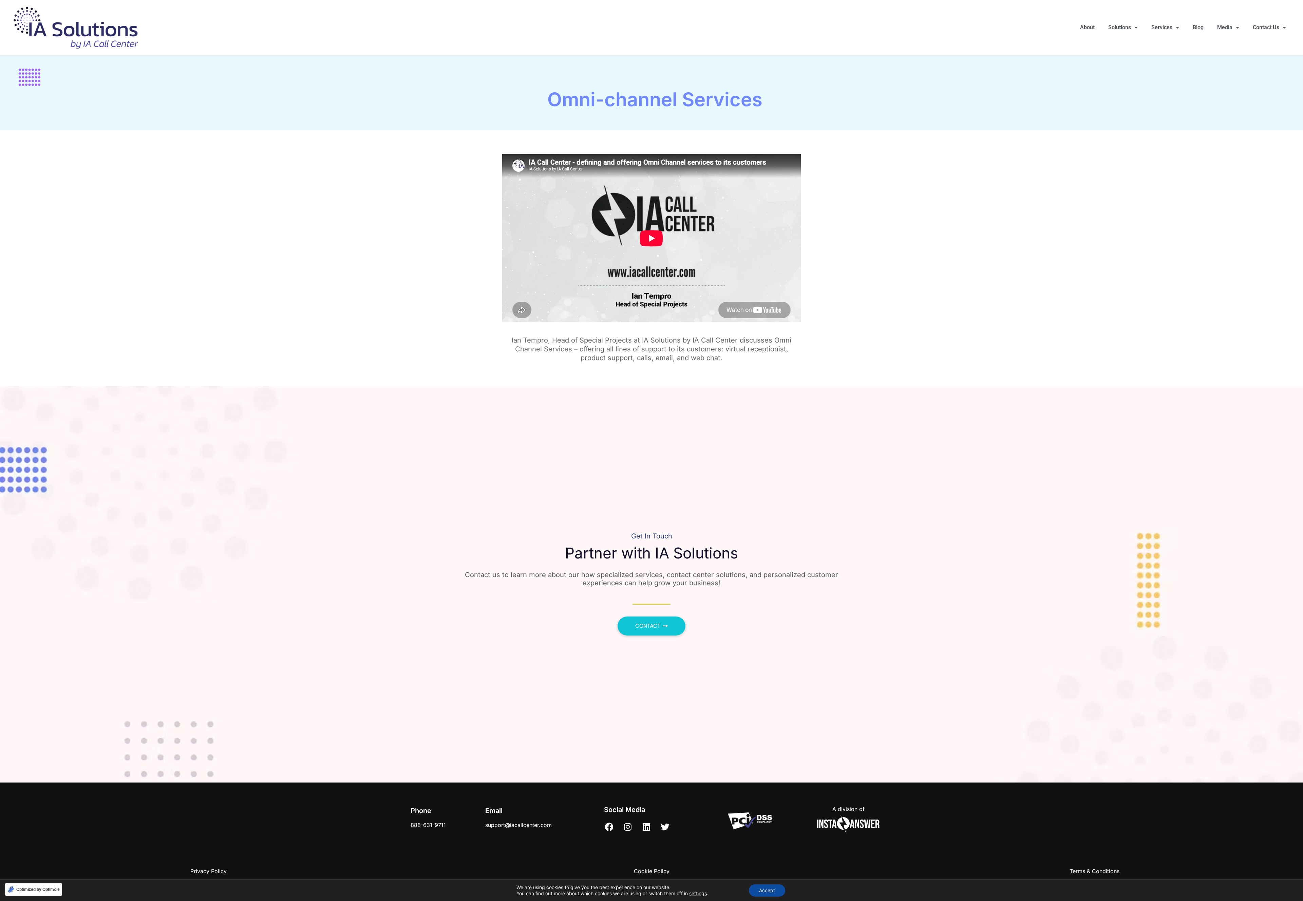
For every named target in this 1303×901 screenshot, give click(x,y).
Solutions (1119, 27)
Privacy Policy (208, 871)
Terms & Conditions (1094, 871)
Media (1224, 27)
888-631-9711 (428, 825)
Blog (1198, 27)
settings (698, 893)
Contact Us (1266, 27)
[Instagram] (627, 826)
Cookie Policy (651, 871)
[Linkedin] (646, 826)
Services (1161, 27)
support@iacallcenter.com (518, 825)
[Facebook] (609, 826)
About (1087, 27)
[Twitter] (665, 826)
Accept (767, 890)
